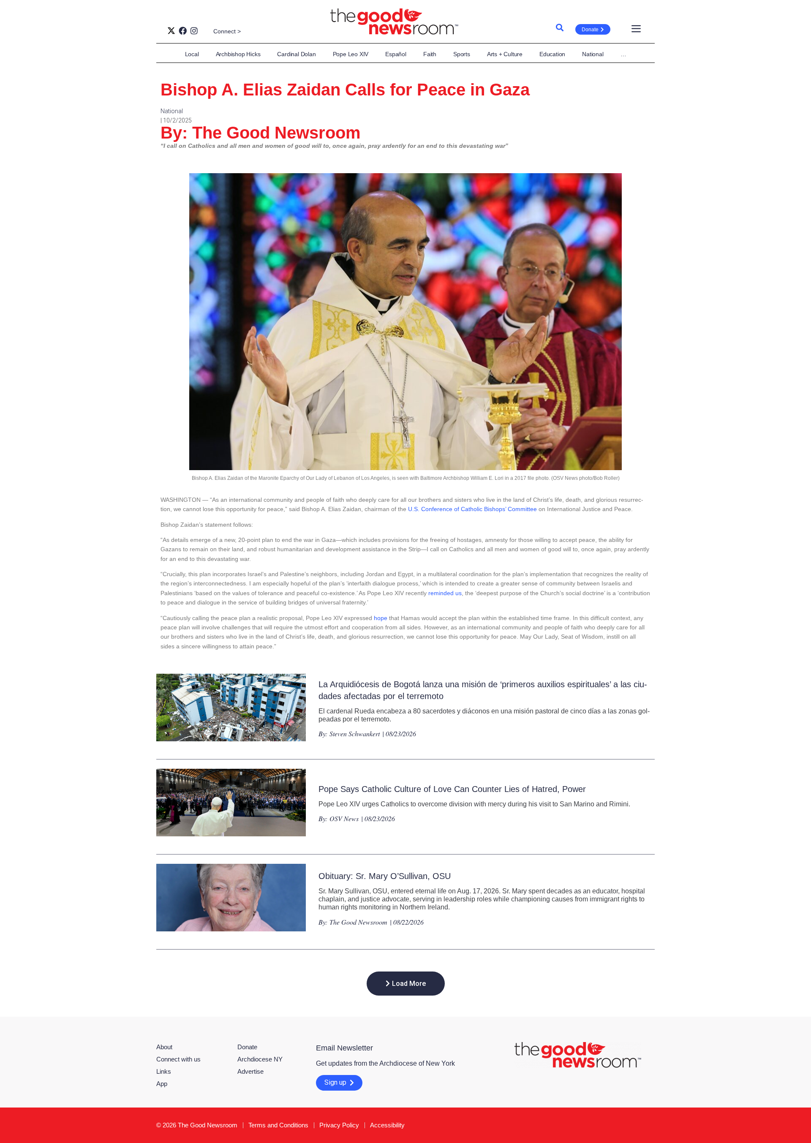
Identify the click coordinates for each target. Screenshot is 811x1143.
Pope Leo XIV (351, 54)
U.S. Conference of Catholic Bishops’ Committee (472, 509)
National (592, 54)
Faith (429, 54)
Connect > (227, 31)
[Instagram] (194, 31)
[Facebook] (183, 31)
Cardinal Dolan (296, 54)
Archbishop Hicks (238, 54)
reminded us (445, 593)
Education (552, 54)
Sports (461, 54)
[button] (406, 984)
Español (395, 54)
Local (192, 54)
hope (380, 618)
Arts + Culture (505, 54)
